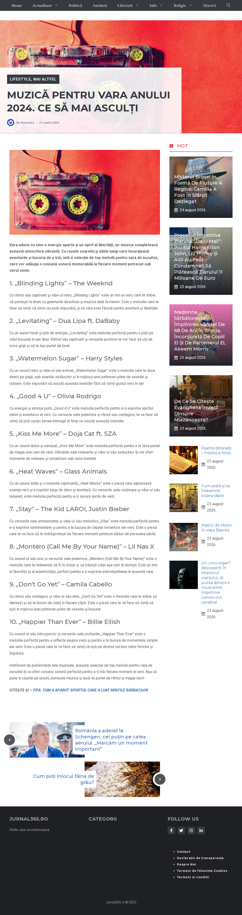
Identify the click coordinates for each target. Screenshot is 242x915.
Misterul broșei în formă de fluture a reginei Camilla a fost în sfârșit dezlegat (198, 189)
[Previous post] (9, 740)
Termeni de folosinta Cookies (202, 871)
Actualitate (42, 5)
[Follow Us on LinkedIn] (201, 830)
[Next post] (160, 779)
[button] (228, 5)
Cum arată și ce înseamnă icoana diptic (215, 491)
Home (17, 5)
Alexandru (27, 122)
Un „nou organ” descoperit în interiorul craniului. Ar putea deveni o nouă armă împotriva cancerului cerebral (216, 582)
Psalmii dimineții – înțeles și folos (216, 450)
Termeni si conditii (193, 877)
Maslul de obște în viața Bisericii (216, 527)
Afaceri (209, 5)
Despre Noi (186, 864)
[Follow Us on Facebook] (171, 830)
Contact (183, 851)
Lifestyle (125, 5)
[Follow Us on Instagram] (191, 830)
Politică (75, 5)
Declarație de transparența (200, 858)
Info (153, 5)
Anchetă (100, 5)
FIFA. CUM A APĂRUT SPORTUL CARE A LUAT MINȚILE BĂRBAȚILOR (90, 690)
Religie (180, 5)
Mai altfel (45, 79)
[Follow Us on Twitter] (181, 830)
